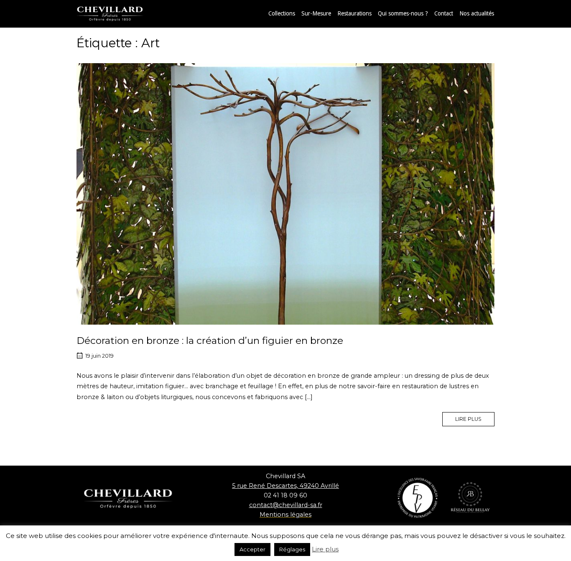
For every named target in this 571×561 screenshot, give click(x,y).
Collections (281, 13)
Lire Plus (475, 417)
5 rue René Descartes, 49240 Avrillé (285, 485)
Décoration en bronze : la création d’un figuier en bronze (209, 340)
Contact (443, 13)
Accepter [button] (252, 549)
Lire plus (325, 549)
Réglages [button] (292, 549)
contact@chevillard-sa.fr (285, 505)
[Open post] (285, 194)
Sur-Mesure (316, 13)
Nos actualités (476, 13)
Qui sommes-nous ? (403, 13)
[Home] (118, 13)
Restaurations (354, 13)
